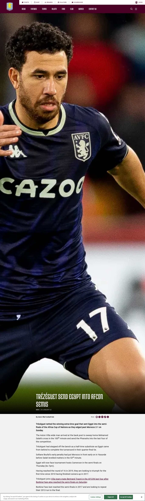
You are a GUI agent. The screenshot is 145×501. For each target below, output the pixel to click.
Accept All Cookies (126, 497)
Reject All (110, 497)
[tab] (25, 2)
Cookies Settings (95, 497)
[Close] (141, 497)
